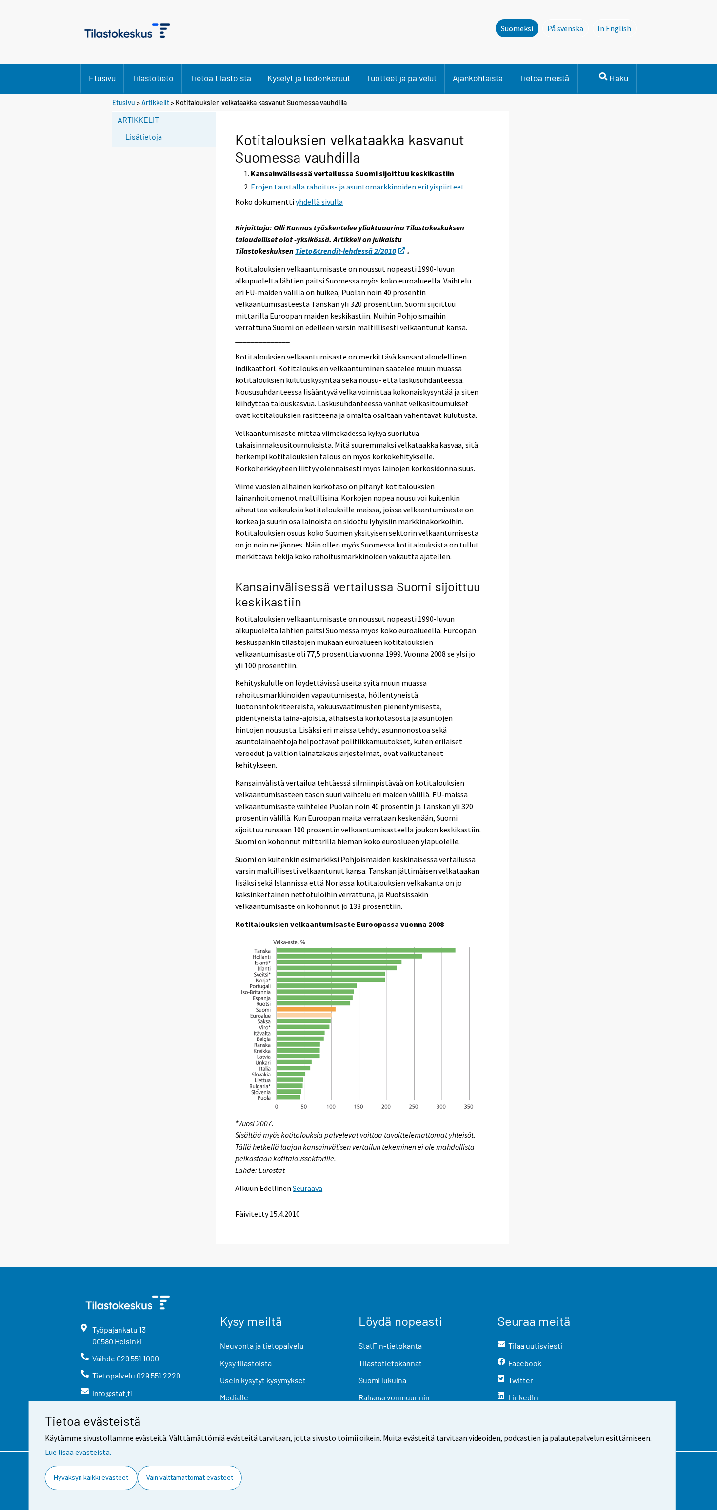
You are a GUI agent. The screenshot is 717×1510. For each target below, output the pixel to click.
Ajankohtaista (478, 78)
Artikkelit (155, 102)
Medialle (234, 1397)
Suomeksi (517, 28)
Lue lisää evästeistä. (78, 1452)
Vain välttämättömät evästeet (189, 1477)
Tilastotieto (153, 78)
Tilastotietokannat (390, 1363)
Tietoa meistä (544, 78)
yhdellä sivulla (319, 202)
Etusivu (102, 78)
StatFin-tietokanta (390, 1345)
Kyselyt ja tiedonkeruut (308, 78)
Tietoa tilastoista (220, 78)
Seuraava (307, 1188)
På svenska (568, 28)
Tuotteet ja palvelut (401, 78)
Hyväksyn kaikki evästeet (91, 1477)
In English (617, 28)
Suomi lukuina (382, 1380)
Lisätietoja (143, 136)
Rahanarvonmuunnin (394, 1397)
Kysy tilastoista (246, 1363)
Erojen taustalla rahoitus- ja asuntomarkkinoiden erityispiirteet (357, 186)
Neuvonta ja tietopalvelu (262, 1345)
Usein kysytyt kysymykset (263, 1380)
